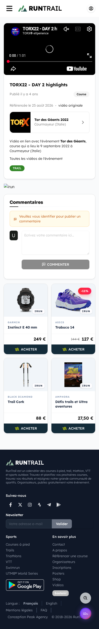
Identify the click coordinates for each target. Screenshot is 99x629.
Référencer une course (70, 556)
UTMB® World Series (22, 573)
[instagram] (30, 505)
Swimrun (13, 567)
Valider (62, 524)
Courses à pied (18, 544)
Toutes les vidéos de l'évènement (36, 158)
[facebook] (10, 505)
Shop (56, 579)
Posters (58, 573)
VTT (9, 562)
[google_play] (58, 505)
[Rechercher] (85, 598)
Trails (10, 550)
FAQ (44, 610)
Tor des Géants (73, 141)
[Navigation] (9, 8)
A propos (59, 550)
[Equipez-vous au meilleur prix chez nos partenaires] (49, 187)
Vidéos (58, 585)
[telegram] (49, 505)
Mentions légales (19, 610)
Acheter (29, 349)
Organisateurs (63, 562)
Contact (58, 544)
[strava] (39, 505)
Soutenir (61, 593)
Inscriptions (61, 567)
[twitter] (20, 505)
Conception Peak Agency (28, 617)
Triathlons (13, 556)
